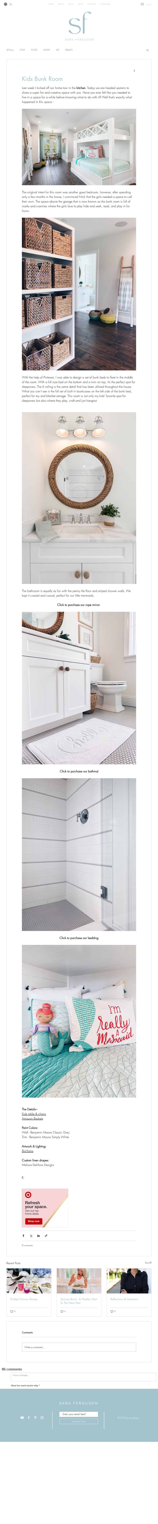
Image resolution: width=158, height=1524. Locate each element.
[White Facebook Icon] (29, 1425)
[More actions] (134, 70)
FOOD (34, 49)
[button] (147, 50)
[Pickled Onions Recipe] (29, 1280)
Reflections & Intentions (124, 1299)
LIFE (57, 49)
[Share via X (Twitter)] (30, 1235)
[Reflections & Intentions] (129, 1280)
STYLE (22, 49)
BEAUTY (69, 49)
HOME (46, 49)
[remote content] (79, 1177)
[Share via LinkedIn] (38, 1235)
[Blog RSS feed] (10, 4)
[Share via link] (46, 1235)
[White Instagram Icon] (42, 1425)
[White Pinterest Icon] (35, 1425)
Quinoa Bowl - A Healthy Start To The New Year (78, 1301)
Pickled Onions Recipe (23, 1299)
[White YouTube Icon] (22, 1425)
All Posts (10, 49)
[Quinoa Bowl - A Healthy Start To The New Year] (79, 1280)
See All (148, 1262)
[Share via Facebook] (23, 1235)
